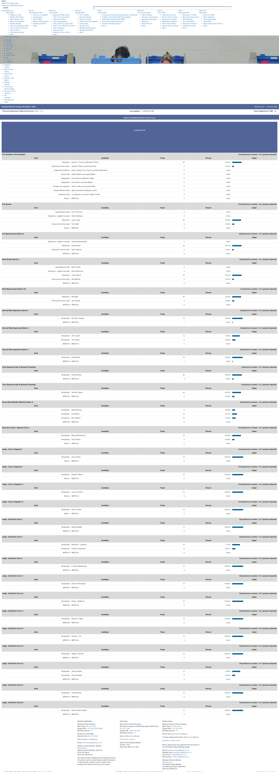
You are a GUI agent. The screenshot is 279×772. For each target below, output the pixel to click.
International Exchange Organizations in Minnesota (119, 15)
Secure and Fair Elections (19, 28)
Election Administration (34, 11)
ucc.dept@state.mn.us (178, 754)
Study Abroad (100, 11)
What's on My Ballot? (17, 21)
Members (145, 21)
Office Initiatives (208, 17)
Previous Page (272, 107)
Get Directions (82, 748)
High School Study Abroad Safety (113, 19)
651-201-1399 (125, 728)
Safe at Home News (169, 23)
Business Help (58, 30)
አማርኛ (8, 59)
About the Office (202, 11)
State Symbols (188, 19)
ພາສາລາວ (9, 53)
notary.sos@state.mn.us (180, 757)
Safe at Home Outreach (170, 26)
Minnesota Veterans (190, 23)
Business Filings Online (61, 15)
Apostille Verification (86, 30)
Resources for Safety (169, 19)
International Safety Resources (112, 21)
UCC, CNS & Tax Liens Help (63, 23)
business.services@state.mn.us (178, 750)
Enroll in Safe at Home (170, 17)
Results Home (259, 107)
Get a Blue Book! (189, 21)
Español (9, 40)
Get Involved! (14, 30)
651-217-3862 (93, 736)
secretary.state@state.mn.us (92, 742)
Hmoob (8, 42)
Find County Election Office (19, 26)
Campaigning (37, 17)
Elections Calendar (39, 23)
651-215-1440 (91, 726)
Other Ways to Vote (16, 19)
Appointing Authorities (149, 19)
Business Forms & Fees (61, 32)
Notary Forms (84, 26)
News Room (207, 21)
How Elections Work (17, 32)
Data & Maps (37, 19)
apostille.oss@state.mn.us (182, 752)
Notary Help (84, 23)
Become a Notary (86, 19)
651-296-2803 (176, 726)
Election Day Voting (16, 17)
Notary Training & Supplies (89, 21)
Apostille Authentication (88, 28)
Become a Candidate (40, 15)
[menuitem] (17, 22)
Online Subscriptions (60, 21)
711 (92, 730)
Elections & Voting (9, 11)
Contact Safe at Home (127, 739)
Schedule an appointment (171, 740)
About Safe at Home (169, 15)
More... (12, 34)
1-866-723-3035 (134, 730)
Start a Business (59, 28)
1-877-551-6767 (177, 728)
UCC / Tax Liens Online (61, 17)
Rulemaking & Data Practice (213, 23)
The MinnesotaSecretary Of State (13, 4)
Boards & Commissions (142, 11)
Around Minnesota (209, 19)
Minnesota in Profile (189, 15)
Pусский (9, 48)
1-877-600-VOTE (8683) (94, 728)
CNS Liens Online (59, 19)
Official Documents (189, 26)
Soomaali (9, 44)
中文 (7, 51)
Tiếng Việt (9, 46)
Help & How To (147, 23)
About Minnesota (182, 11)
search (5, 8)
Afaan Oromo (10, 55)
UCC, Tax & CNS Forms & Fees (64, 26)
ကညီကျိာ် (9, 61)
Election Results (15, 23)
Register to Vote (15, 15)
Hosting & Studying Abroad (111, 23)
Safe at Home (160, 11)
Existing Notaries (85, 17)
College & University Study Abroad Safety (116, 17)
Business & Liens (52, 11)
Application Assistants (169, 21)
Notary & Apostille (78, 11)
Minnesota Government (191, 17)
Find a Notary (84, 15)
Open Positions (147, 15)
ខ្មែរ (7, 57)
